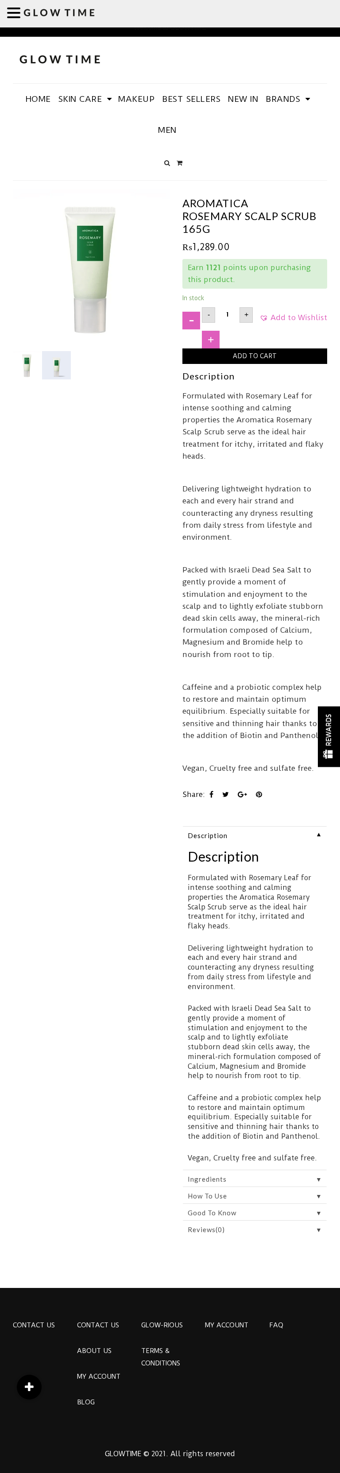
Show (329, 736)
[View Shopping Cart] (179, 163)
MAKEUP (136, 99)
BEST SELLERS (191, 99)
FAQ (276, 1325)
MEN (167, 130)
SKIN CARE (80, 99)
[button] (293, 320)
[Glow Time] (60, 58)
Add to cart (255, 356)
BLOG (86, 1402)
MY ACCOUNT (98, 1376)
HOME (38, 99)
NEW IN (243, 99)
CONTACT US (34, 1325)
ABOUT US (94, 1351)
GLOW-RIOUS (162, 1325)
